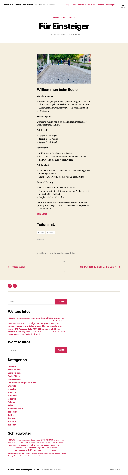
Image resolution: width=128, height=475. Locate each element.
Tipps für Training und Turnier (18, 5)
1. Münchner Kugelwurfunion (23, 318)
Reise (10, 405)
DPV (53, 320)
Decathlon (27, 321)
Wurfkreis (28, 334)
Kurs (62, 253)
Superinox (57, 331)
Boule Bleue (47, 318)
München (34, 328)
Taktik (10, 415)
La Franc (32, 326)
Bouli (63, 318)
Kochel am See (11, 326)
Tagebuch (12, 412)
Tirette (63, 331)
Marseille (53, 326)
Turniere (12, 421)
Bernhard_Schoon (60, 34)
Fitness (10, 323)
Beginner (50, 253)
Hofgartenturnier (48, 323)
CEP (22, 321)
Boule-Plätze (14, 376)
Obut (53, 329)
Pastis (58, 329)
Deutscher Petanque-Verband (40, 321)
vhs (66, 253)
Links (74, 5)
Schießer (34, 331)
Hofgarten (34, 323)
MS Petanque (21, 329)
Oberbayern (45, 329)
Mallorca (45, 326)
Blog (67, 5)
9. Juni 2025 (75, 34)
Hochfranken (24, 323)
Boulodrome (11, 321)
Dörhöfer (59, 321)
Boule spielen (69, 18)
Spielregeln (51, 331)
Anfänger (57, 18)
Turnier (16, 334)
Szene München (15, 408)
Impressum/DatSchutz (86, 5)
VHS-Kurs (71, 253)
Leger (39, 326)
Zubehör (12, 425)
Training (10, 334)
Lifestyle (12, 386)
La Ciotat (25, 326)
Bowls (18, 321)
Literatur (12, 389)
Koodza (19, 326)
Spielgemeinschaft (43, 331)
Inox (58, 323)
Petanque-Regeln (14, 332)
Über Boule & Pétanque (106, 5)
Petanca (11, 402)
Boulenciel (57, 318)
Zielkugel (36, 334)
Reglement (26, 332)
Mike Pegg (11, 329)
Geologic (16, 323)
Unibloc (22, 334)
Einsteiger (57, 253)
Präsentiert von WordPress (51, 470)
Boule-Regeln (14, 379)
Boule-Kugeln (35, 318)
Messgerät (61, 326)
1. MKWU (11, 318)
